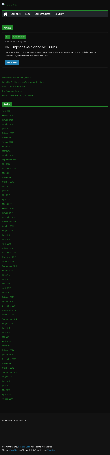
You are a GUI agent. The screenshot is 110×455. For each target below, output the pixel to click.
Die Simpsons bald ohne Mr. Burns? (31, 47)
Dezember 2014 (9, 306)
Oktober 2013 (8, 368)
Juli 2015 (6, 275)
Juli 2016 (6, 235)
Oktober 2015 (8, 261)
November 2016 (9, 221)
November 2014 (9, 310)
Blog (27, 14)
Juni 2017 (6, 190)
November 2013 (9, 363)
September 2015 (9, 266)
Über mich (16, 14)
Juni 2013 (6, 385)
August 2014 (7, 323)
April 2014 (6, 341)
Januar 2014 (7, 354)
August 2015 (7, 270)
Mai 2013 (6, 390)
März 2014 (7, 345)
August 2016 (7, 230)
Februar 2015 (8, 297)
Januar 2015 (7, 301)
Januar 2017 (7, 213)
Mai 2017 (6, 195)
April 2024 (6, 111)
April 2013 (6, 394)
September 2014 (9, 319)
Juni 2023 (6, 128)
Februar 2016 (8, 248)
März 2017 (7, 204)
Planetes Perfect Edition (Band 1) (16, 77)
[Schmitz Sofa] (5, 14)
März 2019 (7, 173)
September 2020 (9, 159)
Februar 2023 (8, 133)
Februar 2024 (8, 115)
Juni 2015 (6, 279)
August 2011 (7, 399)
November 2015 (9, 257)
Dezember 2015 (9, 252)
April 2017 (6, 199)
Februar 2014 (8, 350)
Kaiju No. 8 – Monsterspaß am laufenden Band (23, 82)
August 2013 (7, 376)
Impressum (21, 420)
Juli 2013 (6, 381)
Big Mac (23, 42)
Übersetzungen (43, 14)
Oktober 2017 (8, 182)
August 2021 (7, 146)
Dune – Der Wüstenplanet (13, 86)
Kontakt (59, 14)
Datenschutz (7, 420)
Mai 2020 (6, 164)
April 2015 (6, 288)
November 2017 (9, 177)
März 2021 (7, 151)
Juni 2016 (6, 239)
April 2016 (6, 244)
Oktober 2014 (8, 314)
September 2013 (9, 372)
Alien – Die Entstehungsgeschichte (17, 95)
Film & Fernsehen (19, 37)
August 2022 (7, 142)
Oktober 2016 (8, 226)
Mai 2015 (6, 283)
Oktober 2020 (8, 155)
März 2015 (7, 292)
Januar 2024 (7, 120)
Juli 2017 (6, 186)
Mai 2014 (6, 337)
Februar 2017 (8, 208)
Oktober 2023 (8, 124)
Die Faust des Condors (12, 91)
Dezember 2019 (9, 168)
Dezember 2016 (9, 217)
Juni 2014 (6, 332)
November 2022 (9, 137)
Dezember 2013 (9, 359)
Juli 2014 (6, 328)
